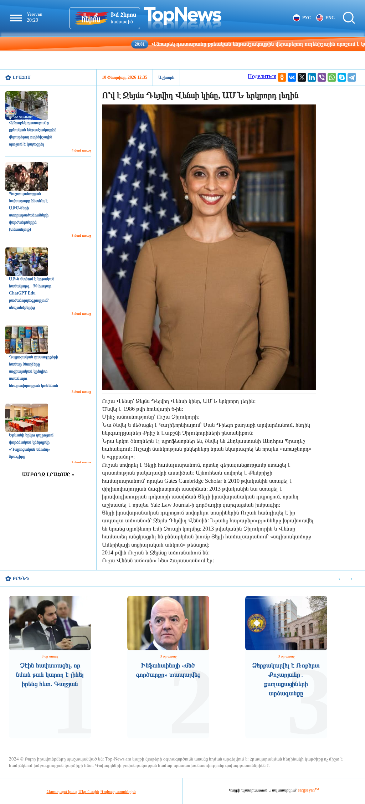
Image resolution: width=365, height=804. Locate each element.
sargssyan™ (308, 790)
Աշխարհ (166, 77)
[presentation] (339, 578)
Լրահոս (22, 77)
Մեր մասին (88, 791)
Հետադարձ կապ (62, 791)
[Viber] (322, 77)
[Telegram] (352, 77)
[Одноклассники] (282, 77)
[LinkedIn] (312, 77)
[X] (302, 77)
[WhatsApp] (332, 77)
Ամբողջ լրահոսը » (48, 474)
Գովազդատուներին (118, 791)
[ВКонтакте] (292, 77)
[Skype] (342, 77)
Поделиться (262, 76)
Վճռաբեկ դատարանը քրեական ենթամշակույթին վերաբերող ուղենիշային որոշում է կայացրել (231, 44)
